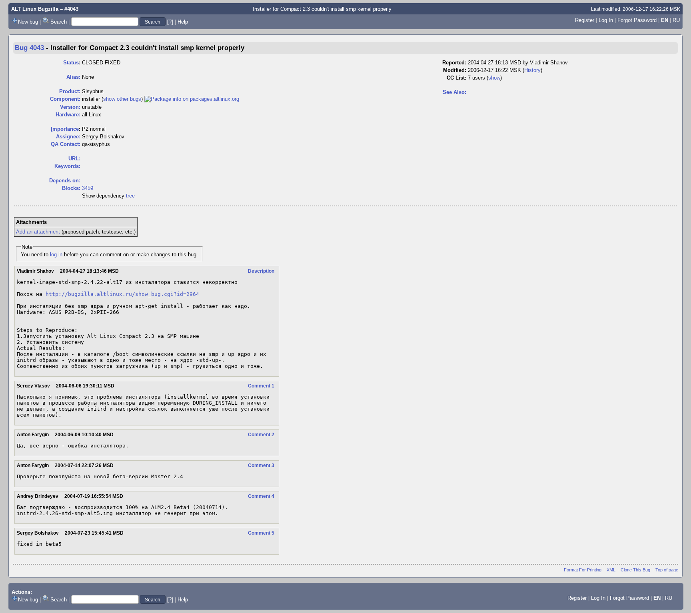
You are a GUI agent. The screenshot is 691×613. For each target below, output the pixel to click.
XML (611, 569)
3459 (87, 188)
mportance (65, 129)
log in (56, 255)
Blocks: (71, 188)
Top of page (666, 569)
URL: (74, 159)
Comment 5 (261, 533)
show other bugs (122, 99)
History (532, 70)
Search (58, 22)
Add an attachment (38, 232)
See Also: (454, 92)
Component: (65, 99)
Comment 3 (261, 465)
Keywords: (67, 166)
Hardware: (68, 115)
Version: (70, 107)
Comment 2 (261, 434)
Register (584, 20)
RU (676, 20)
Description (261, 271)
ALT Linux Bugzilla (34, 9)
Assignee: (68, 137)
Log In (606, 20)
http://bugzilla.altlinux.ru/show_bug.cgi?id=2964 (122, 294)
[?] (170, 22)
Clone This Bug (635, 569)
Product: (69, 91)
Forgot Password (637, 20)
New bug (28, 22)
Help (183, 22)
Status (71, 63)
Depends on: (64, 181)
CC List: (456, 78)
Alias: (73, 77)
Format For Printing (582, 569)
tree (130, 196)
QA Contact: (65, 144)
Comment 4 (261, 496)
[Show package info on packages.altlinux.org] (191, 99)
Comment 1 (261, 386)
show (494, 78)
